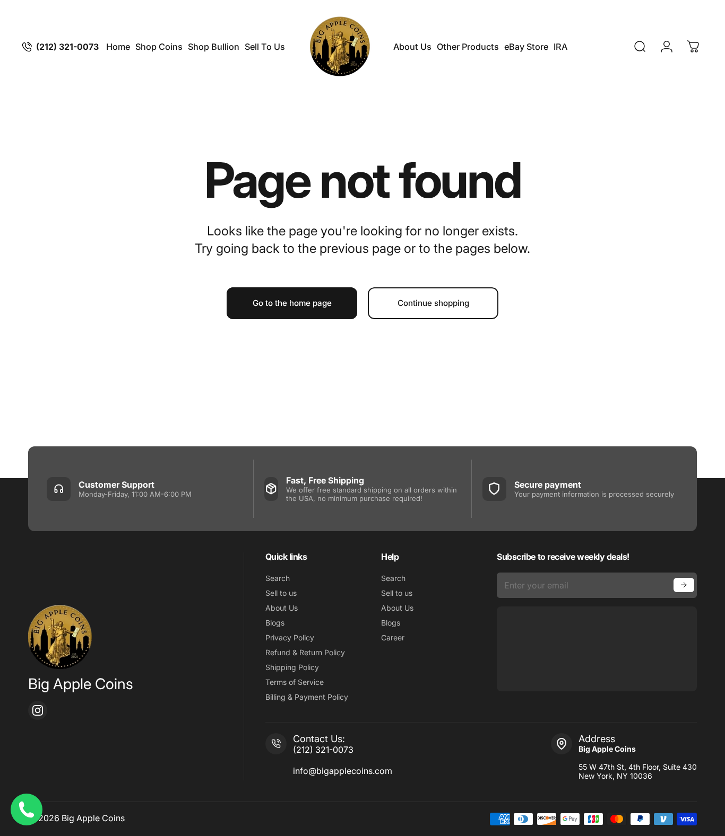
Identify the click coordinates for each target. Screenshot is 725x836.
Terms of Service (294, 682)
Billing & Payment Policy (306, 696)
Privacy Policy (289, 637)
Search (277, 578)
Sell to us (281, 592)
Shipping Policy (292, 667)
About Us (281, 607)
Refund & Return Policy (305, 652)
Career (392, 637)
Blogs (274, 622)
